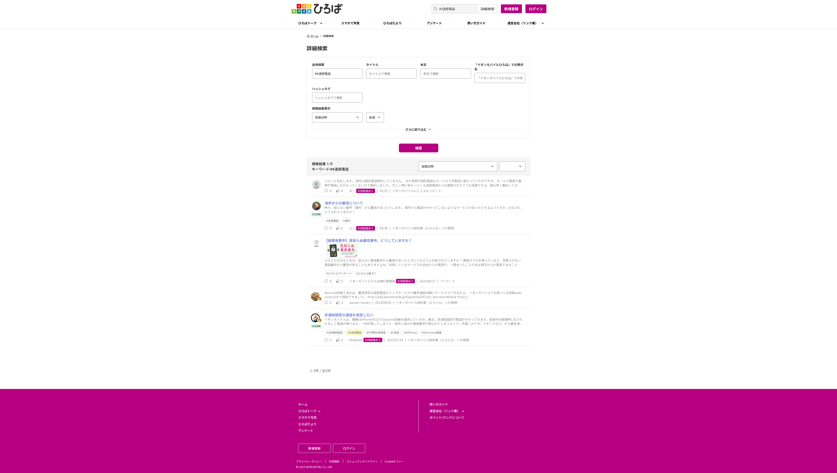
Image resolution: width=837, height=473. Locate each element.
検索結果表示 (321, 108)
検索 (418, 148)
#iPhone (411, 332)
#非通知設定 (335, 332)
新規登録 (511, 8)
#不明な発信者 (377, 332)
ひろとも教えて (367, 273)
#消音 (395, 332)
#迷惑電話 (355, 332)
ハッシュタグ (321, 88)
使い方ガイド (476, 23)
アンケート (434, 23)
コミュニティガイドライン (362, 461)
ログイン (536, 8)
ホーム (314, 36)
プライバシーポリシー (309, 461)
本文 (423, 64)
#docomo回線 (432, 332)
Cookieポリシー (394, 461)
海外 (347, 220)
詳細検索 (488, 8)
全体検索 (318, 64)
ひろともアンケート (340, 273)
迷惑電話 (333, 220)
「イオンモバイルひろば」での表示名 (498, 66)
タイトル (372, 64)
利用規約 (334, 461)
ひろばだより (392, 23)
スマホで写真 (350, 23)
